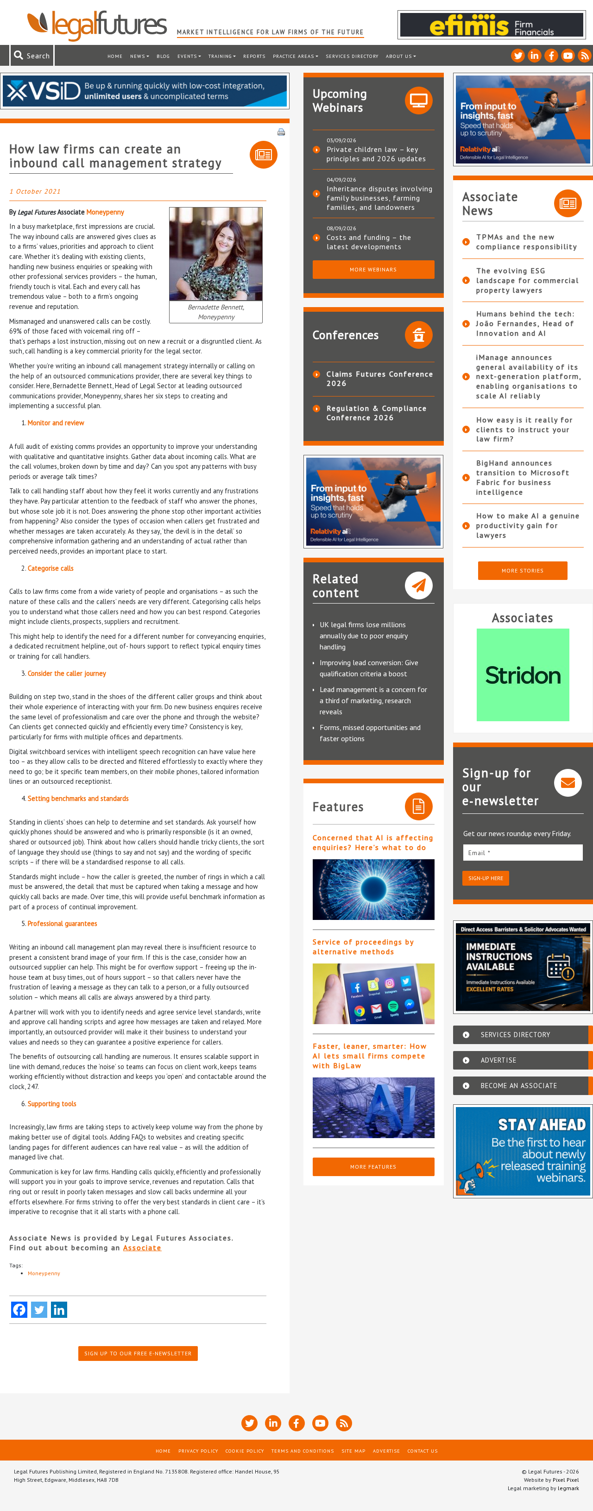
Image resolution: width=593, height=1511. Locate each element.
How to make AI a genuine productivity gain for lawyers (528, 525)
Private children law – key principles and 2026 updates (376, 154)
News (137, 56)
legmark (568, 1488)
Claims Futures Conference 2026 (380, 378)
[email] (523, 853)
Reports (254, 56)
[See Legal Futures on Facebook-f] (551, 56)
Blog (163, 56)
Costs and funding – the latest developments (369, 242)
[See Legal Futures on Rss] (585, 56)
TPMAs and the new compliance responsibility (526, 241)
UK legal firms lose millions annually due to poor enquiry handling (363, 635)
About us (399, 56)
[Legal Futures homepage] (101, 26)
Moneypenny (105, 212)
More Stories (523, 570)
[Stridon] (523, 675)
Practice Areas (293, 56)
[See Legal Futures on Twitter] (518, 56)
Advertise (386, 1451)
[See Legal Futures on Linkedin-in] (535, 56)
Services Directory (352, 56)
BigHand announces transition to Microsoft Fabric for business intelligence (523, 477)
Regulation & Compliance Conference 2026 (377, 412)
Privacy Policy (198, 1451)
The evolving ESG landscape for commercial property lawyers (527, 280)
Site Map (353, 1451)
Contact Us (423, 1451)
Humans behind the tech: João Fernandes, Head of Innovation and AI (525, 323)
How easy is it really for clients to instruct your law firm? (524, 429)
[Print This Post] (281, 131)
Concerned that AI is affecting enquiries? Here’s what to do (373, 842)
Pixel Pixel (566, 1479)
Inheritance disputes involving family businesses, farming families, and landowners (380, 198)
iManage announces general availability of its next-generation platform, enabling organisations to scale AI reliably (528, 376)
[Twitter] (39, 1310)
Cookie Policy (245, 1451)
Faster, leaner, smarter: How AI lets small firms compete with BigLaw (370, 1055)
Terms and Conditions (302, 1451)
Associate (142, 1247)
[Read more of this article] (374, 889)
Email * (479, 853)
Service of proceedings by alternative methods (363, 946)
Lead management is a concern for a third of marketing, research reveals (373, 700)
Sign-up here (485, 878)
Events (187, 56)
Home (115, 56)
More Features (373, 1166)
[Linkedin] (59, 1310)
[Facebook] (19, 1310)
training (220, 56)
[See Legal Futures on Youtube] (568, 56)
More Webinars (373, 269)
